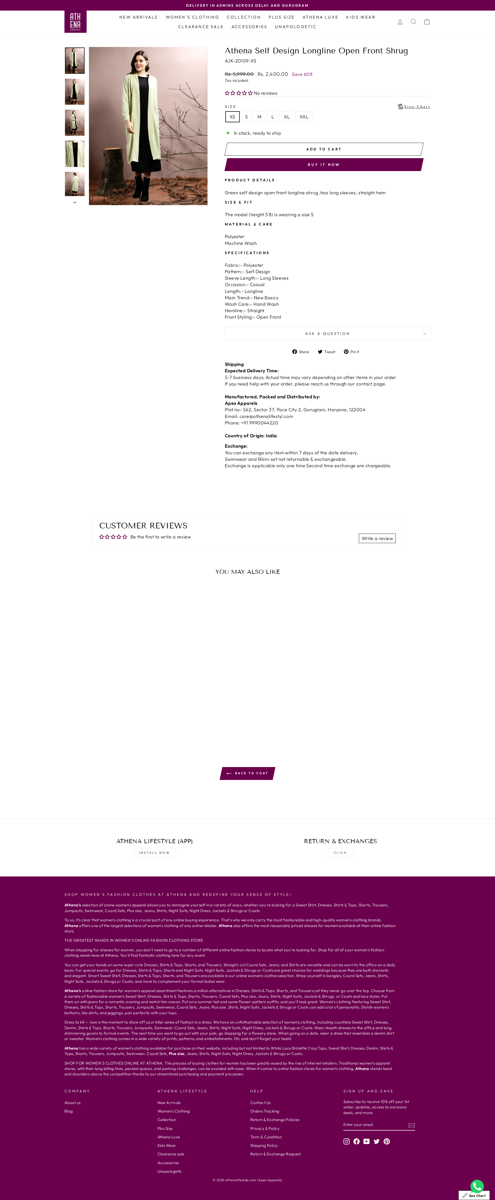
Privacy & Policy (264, 1128)
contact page (370, 384)
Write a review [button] (377, 538)
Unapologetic (296, 26)
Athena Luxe (321, 17)
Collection (244, 17)
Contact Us (260, 1102)
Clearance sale (201, 26)
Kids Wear (361, 17)
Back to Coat (251, 773)
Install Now (154, 853)
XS (232, 117)
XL (287, 117)
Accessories (249, 26)
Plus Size (282, 17)
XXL (304, 117)
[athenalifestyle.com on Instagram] (346, 1141)
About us (72, 1102)
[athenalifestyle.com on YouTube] (367, 1141)
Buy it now (324, 164)
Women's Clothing (192, 17)
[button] (239, 93)
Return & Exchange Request (275, 1153)
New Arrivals (138, 17)
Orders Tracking (264, 1111)
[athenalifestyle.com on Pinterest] (387, 1141)
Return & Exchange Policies (275, 1119)
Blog (68, 1111)
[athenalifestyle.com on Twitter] (377, 1141)
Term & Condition (266, 1136)
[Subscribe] (411, 1125)
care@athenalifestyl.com (266, 416)
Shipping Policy (264, 1145)
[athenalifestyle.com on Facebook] (356, 1141)
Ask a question (327, 333)
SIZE (328, 106)
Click (340, 853)
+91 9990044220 (259, 423)
